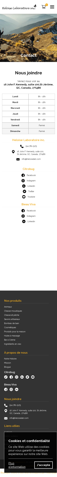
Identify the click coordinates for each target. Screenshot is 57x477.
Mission (7, 363)
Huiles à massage (12, 336)
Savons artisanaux (12, 319)
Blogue (7, 367)
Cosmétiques (10, 327)
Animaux (8, 307)
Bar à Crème (9, 340)
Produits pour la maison (14, 331)
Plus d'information (16, 465)
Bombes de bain (11, 323)
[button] (52, 7)
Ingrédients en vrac (12, 344)
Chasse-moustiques (13, 311)
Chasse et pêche (11, 315)
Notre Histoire (10, 359)
